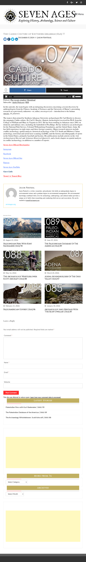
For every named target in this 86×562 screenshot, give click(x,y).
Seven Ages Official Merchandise (16, 144)
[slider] (78, 96)
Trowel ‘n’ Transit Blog (12, 176)
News (10, 15)
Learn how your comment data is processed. (45, 397)
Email (6, 372)
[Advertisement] (43, 452)
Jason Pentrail (44, 37)
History (19, 15)
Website (7, 382)
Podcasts (57, 15)
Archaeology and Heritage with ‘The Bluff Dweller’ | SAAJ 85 (61, 310)
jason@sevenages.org (32, 200)
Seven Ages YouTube (11, 167)
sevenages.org (11, 204)
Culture (46, 15)
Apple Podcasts (18, 102)
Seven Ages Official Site (12, 158)
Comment (8, 335)
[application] (43, 96)
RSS (27, 102)
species (6, 113)
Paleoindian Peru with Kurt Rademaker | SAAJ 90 (17, 244)
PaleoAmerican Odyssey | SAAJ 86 (19, 309)
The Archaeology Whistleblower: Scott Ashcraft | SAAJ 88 (20, 277)
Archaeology (32, 15)
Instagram (7, 149)
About (77, 18)
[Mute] (73, 97)
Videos (68, 15)
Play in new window (18, 100)
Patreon (6, 162)
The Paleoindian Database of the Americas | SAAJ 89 (61, 244)
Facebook (7, 153)
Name (6, 362)
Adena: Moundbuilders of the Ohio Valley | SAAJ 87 (63, 277)
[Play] (6, 97)
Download (31, 100)
